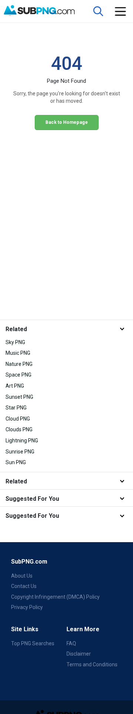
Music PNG (18, 353)
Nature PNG (19, 364)
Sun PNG (16, 462)
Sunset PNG (19, 397)
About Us (22, 576)
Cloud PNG (18, 419)
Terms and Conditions (91, 664)
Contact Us (24, 586)
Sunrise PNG (20, 452)
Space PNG (18, 375)
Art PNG (15, 386)
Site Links (24, 629)
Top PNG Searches (32, 643)
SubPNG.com (29, 561)
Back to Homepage (66, 122)
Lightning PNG (22, 440)
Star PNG (16, 408)
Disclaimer (78, 654)
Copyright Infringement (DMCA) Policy (55, 597)
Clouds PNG (19, 429)
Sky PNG (15, 342)
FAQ (71, 643)
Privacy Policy (27, 607)
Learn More (82, 629)
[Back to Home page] (45, 11)
